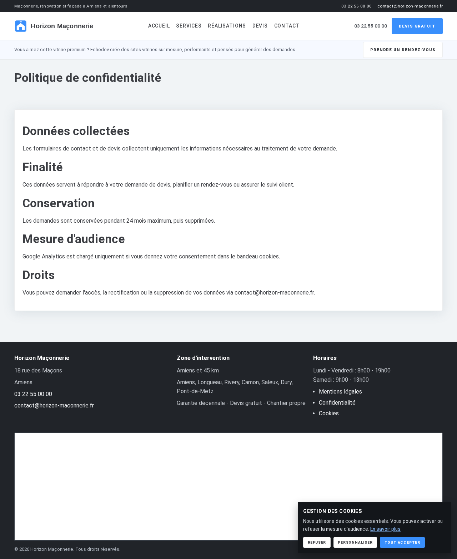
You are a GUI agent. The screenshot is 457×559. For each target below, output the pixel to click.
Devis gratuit (417, 26)
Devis (260, 26)
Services (189, 26)
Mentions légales (340, 391)
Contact (287, 26)
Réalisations (227, 26)
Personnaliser (355, 542)
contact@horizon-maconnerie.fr (410, 6)
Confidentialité (337, 402)
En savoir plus (385, 529)
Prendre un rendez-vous (403, 49)
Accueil (159, 26)
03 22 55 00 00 (356, 6)
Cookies (329, 413)
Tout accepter (402, 542)
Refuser (317, 542)
